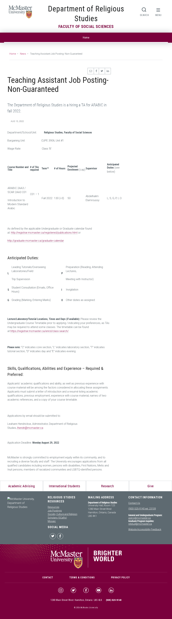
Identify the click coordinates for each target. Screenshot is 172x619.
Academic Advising (21, 486)
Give (150, 486)
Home (86, 37)
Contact (47, 577)
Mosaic (52, 521)
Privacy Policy (120, 577)
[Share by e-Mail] (91, 71)
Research (107, 486)
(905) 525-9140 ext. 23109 (142, 508)
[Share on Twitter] (102, 71)
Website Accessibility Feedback (144, 529)
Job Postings (55, 510)
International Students (64, 486)
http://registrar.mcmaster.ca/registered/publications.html (44, 232)
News (23, 53)
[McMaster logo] (86, 567)
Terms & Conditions (82, 577)
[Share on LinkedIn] (108, 71)
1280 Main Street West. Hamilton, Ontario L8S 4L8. (76, 600)
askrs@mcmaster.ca (139, 518)
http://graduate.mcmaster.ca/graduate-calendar (35, 240)
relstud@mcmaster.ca (140, 524)
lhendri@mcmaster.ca (30, 427)
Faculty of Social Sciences (86, 26)
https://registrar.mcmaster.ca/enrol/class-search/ (39, 331)
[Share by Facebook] (96, 71)
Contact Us (134, 503)
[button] (158, 11)
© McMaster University (86, 607)
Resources (53, 507)
